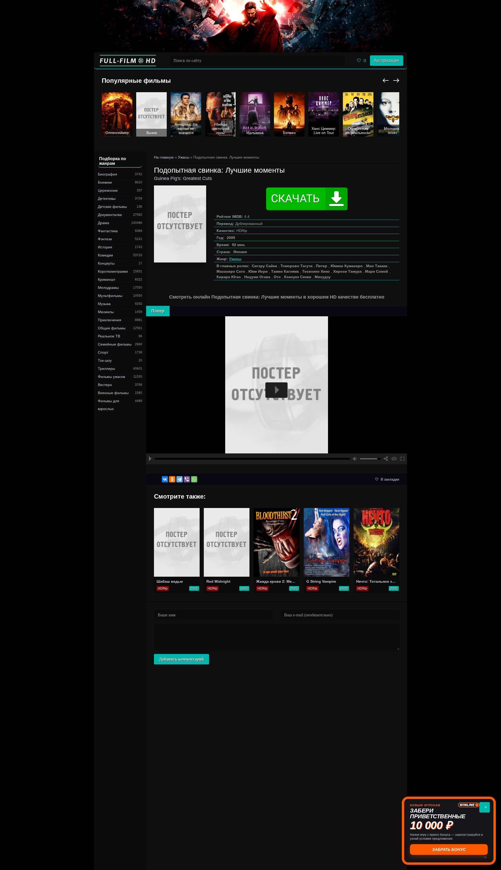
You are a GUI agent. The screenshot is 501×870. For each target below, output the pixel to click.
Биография (107, 174)
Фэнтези (105, 239)
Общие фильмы (112, 328)
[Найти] (340, 60)
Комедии (105, 255)
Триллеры (106, 368)
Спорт (103, 352)
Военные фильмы (113, 393)
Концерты (106, 263)
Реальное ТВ (109, 336)
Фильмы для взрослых (108, 405)
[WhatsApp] (194, 479)
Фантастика (108, 231)
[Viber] (187, 479)
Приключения (109, 320)
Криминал (106, 279)
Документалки (110, 215)
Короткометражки (113, 271)
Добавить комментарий (181, 659)
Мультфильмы (110, 296)
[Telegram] (179, 479)
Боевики (105, 182)
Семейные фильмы (115, 344)
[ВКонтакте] (165, 479)
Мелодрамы (108, 287)
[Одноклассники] (172, 479)
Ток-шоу (105, 360)
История (105, 247)
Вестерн (105, 385)
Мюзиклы (106, 312)
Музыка (104, 304)
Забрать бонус (449, 849)
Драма (103, 223)
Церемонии (108, 190)
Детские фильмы (112, 207)
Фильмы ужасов (111, 377)
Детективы (107, 198)
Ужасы (235, 259)
